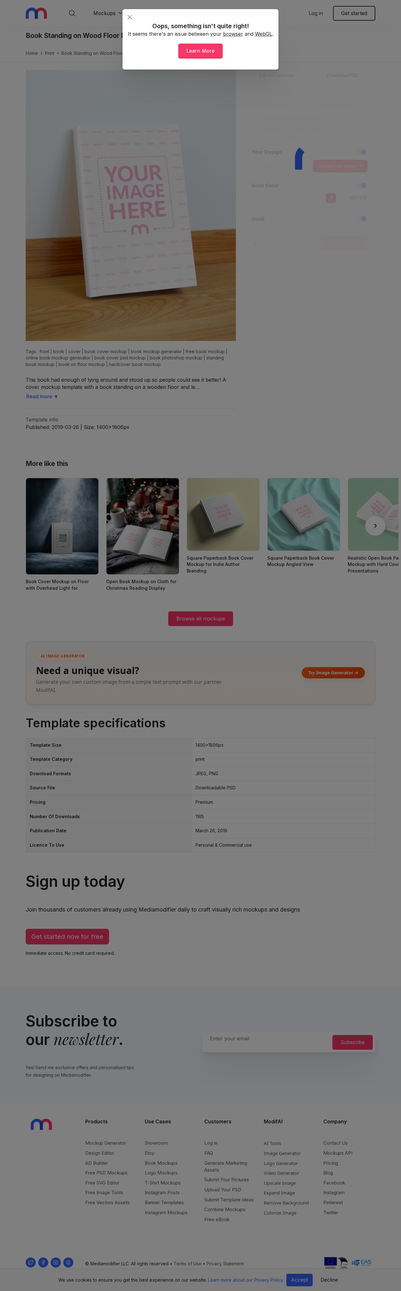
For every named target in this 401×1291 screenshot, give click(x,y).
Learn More (200, 51)
